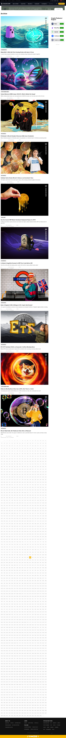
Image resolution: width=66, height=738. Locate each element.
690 (17, 539)
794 (7, 554)
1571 (14, 666)
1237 (35, 617)
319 (35, 484)
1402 (43, 640)
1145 (30, 604)
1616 (38, 671)
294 (17, 482)
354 (33, 489)
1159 (20, 606)
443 (30, 502)
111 (9, 456)
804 (33, 554)
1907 (46, 713)
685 (4, 539)
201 (9, 469)
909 (25, 570)
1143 (25, 604)
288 (2, 482)
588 (32, 523)
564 (17, 521)
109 (4, 456)
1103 (14, 598)
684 (2, 539)
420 (17, 500)
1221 (40, 614)
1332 (2, 632)
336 (32, 487)
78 (17, 451)
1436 (38, 645)
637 (20, 531)
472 (12, 508)
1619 (45, 671)
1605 (9, 671)
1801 (4, 700)
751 (35, 547)
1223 (45, 614)
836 (22, 560)
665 (45, 534)
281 (30, 479)
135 (25, 458)
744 (17, 547)
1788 (17, 697)
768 (32, 549)
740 (7, 547)
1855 (4, 707)
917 (45, 570)
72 (1, 451)
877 (35, 565)
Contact (9, 0)
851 (14, 562)
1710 (2, 687)
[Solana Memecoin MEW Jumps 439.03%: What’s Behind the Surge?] (24, 89)
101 (30, 453)
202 (12, 469)
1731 (9, 689)
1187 (45, 609)
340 (43, 487)
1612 (27, 671)
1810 (27, 700)
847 (4, 562)
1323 (25, 630)
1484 (22, 653)
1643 (15, 676)
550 (27, 518)
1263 (9, 622)
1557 (25, 663)
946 (27, 575)
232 (43, 471)
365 (14, 492)
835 (20, 560)
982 (27, 580)
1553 (15, 663)
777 (9, 552)
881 (45, 565)
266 (38, 477)
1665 (25, 679)
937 (4, 575)
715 (35, 541)
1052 (22, 591)
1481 (14, 653)
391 (35, 495)
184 (12, 466)
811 (4, 557)
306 (2, 484)
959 (14, 578)
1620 (2, 674)
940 (12, 575)
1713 (9, 687)
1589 (15, 668)
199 (4, 469)
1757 (30, 692)
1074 (33, 593)
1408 (12, 643)
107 (45, 453)
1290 (33, 624)
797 (14, 554)
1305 (25, 627)
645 (40, 531)
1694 (7, 684)
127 (4, 458)
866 (7, 565)
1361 (30, 635)
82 (27, 451)
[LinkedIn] (55, 0)
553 (35, 518)
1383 (40, 637)
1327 (35, 630)
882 (2, 567)
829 (4, 560)
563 (14, 521)
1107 (25, 598)
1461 (9, 650)
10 (27, 440)
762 (17, 549)
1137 (9, 604)
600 (17, 526)
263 (30, 477)
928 (27, 572)
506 (7, 513)
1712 (7, 687)
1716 (17, 687)
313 (19, 484)
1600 (43, 668)
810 (1, 557)
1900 (28, 713)
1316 (7, 630)
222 (17, 471)
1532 (7, 661)
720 (2, 544)
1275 (40, 622)
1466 (22, 650)
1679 (15, 681)
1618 (43, 671)
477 (25, 508)
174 (32, 464)
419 (14, 500)
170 (22, 464)
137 (30, 458)
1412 (22, 643)
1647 (25, 676)
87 (40, 451)
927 (25, 572)
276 (17, 479)
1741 (35, 689)
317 (30, 484)
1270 (27, 622)
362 (7, 492)
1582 (43, 666)
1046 (7, 591)
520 (43, 513)
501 (40, 510)
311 (14, 484)
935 (45, 572)
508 (12, 513)
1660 (12, 679)
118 (27, 456)
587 (30, 523)
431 (45, 500)
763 (20, 549)
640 (27, 531)
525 (9, 515)
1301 (14, 627)
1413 (25, 643)
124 (43, 456)
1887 (40, 710)
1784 (7, 697)
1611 (25, 671)
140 (38, 458)
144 (1, 461)
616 (12, 528)
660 (33, 534)
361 (4, 492)
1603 (4, 671)
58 (12, 448)
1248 (17, 619)
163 (4, 464)
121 (35, 456)
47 (30, 445)
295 (20, 482)
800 (22, 554)
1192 (12, 611)
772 (43, 549)
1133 (45, 601)
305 (45, 482)
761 (14, 549)
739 (4, 547)
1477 (4, 653)
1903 (35, 713)
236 (7, 474)
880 (43, 565)
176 (38, 464)
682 (43, 536)
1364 (38, 635)
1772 (22, 694)
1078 (43, 593)
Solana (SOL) (3, 260)
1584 (2, 668)
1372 (12, 637)
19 (4, 443)
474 (17, 508)
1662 (17, 679)
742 (12, 547)
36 (1, 445)
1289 (30, 624)
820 (27, 557)
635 (14, 531)
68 (37, 448)
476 (22, 508)
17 (45, 440)
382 (12, 495)
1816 (43, 700)
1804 (12, 700)
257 (14, 477)
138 (32, 458)
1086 (17, 596)
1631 (30, 674)
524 (7, 515)
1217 (30, 614)
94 (12, 453)
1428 (17, 645)
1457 (46, 648)
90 (1, 453)
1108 (27, 598)
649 (4, 534)
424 (27, 500)
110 (6, 456)
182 (7, 466)
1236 (33, 617)
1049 (15, 591)
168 (17, 464)
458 (22, 505)
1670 (38, 679)
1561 (35, 663)
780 (17, 552)
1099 (4, 598)
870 (17, 565)
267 (40, 477)
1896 (17, 713)
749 (30, 547)
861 (40, 562)
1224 (2, 617)
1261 (4, 622)
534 (33, 515)
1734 (17, 689)
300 (33, 482)
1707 (40, 684)
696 (33, 539)
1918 (27, 715)
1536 (17, 661)
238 (12, 474)
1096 (43, 596)
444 (33, 502)
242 (22, 474)
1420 (43, 643)
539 (45, 515)
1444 (12, 648)
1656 (2, 679)
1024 (43, 585)
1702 (27, 684)
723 (9, 544)
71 (45, 448)
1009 (4, 585)
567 (25, 521)
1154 (7, 606)
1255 (35, 619)
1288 (27, 624)
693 (25, 539)
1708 (43, 684)
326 (7, 487)
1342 (27, 632)
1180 (27, 609)
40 (12, 445)
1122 (17, 601)
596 (7, 526)
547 (20, 518)
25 (19, 443)
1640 (7, 676)
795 (9, 554)
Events (6, 0)
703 (4, 541)
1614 (33, 671)
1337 (15, 632)
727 (20, 544)
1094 (38, 596)
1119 (9, 601)
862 (43, 562)
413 (45, 497)
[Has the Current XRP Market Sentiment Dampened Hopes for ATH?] (24, 215)
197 (45, 466)
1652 (38, 676)
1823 (15, 702)
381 (9, 495)
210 (32, 469)
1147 (35, 604)
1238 (38, 617)
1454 (38, 648)
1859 (15, 707)
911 (30, 570)
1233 (25, 617)
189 (25, 466)
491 (14, 510)
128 (7, 458)
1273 (35, 622)
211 (35, 469)
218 (7, 471)
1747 (4, 692)
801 (25, 554)
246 (33, 474)
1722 (33, 687)
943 (20, 575)
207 (25, 469)
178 (43, 464)
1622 (7, 674)
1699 (20, 684)
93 (9, 453)
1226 (7, 617)
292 (12, 482)
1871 (45, 707)
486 (2, 510)
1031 (14, 588)
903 (9, 570)
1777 (35, 694)
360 (2, 492)
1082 (7, 596)
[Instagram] (57, 0)
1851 (40, 705)
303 (40, 482)
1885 (35, 710)
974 (7, 580)
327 (9, 487)
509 (14, 513)
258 (17, 477)
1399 (35, 640)
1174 (12, 609)
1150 (43, 604)
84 (32, 451)
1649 (30, 676)
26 (22, 443)
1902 (33, 713)
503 (45, 510)
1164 (33, 606)
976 (12, 580)
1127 (30, 601)
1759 (35, 692)
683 (45, 536)
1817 (45, 700)
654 (17, 534)
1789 (20, 697)
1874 (7, 710)
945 (25, 575)
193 (35, 466)
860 (38, 562)
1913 (14, 715)
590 (38, 523)
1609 (20, 671)
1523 (30, 658)
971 (45, 578)
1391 (14, 640)
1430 (22, 645)
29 (30, 443)
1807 (20, 700)
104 (38, 453)
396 (2, 497)
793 (4, 554)
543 (9, 518)
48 (32, 445)
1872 (2, 710)
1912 (12, 715)
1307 (30, 627)
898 (43, 567)
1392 (17, 640)
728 (22, 544)
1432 (27, 645)
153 (25, 461)
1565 (46, 663)
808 (43, 554)
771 (40, 549)
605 (30, 526)
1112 (38, 598)
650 (7, 534)
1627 (20, 674)
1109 (30, 598)
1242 (2, 619)
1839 (9, 705)
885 (9, 567)
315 (25, 484)
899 (45, 567)
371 (30, 492)
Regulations (3, 302)
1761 (40, 692)
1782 (2, 697)
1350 (2, 635)
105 (40, 453)
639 (25, 531)
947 (30, 575)
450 (2, 505)
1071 (25, 593)
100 (27, 453)
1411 (20, 643)
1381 (35, 637)
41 (14, 445)
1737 (25, 689)
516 (32, 513)
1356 (17, 635)
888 (17, 567)
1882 (27, 710)
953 (45, 575)
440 (22, 502)
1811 (30, 700)
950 (38, 575)
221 (14, 471)
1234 (27, 617)
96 (17, 453)
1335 (9, 632)
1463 (15, 650)
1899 (25, 713)
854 (22, 562)
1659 (9, 679)
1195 (20, 611)
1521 (25, 658)
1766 (7, 694)
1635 (40, 674)
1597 (35, 668)
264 (33, 477)
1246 (12, 619)
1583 (46, 666)
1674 (2, 681)
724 (12, 544)
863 (45, 562)
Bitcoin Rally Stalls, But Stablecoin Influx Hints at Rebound (16, 431)
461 (30, 505)
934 (43, 572)
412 (43, 497)
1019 (30, 585)
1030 (12, 588)
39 (9, 445)
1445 (15, 648)
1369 (4, 637)
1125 (25, 601)
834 (17, 560)
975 (9, 580)
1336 (12, 632)
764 (22, 549)
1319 (14, 630)
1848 (33, 705)
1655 (46, 676)
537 (40, 515)
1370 (7, 637)
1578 (33, 666)
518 (38, 513)
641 (30, 531)
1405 (4, 643)
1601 (45, 668)
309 (9, 484)
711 (25, 541)
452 (7, 505)
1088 (22, 596)
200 (7, 469)
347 (14, 489)
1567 (4, 666)
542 (7, 518)
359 (45, 489)
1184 (38, 609)
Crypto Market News (5, 91)
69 (40, 448)
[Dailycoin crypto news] (5, 3)
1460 (7, 650)
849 (9, 562)
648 (2, 534)
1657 (4, 679)
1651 (35, 676)
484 (43, 508)
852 (17, 562)
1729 (4, 689)
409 (35, 497)
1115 (45, 598)
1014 (17, 585)
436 (12, 502)
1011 (9, 585)
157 (35, 461)
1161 (25, 606)
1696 (12, 684)
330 (17, 487)
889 (20, 567)
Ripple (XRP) (3, 217)
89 (45, 451)
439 (20, 502)
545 (14, 518)
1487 (30, 653)
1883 (30, 710)
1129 (35, 601)
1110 (32, 598)
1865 (30, 707)
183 (9, 466)
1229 (15, 617)
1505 (30, 656)
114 (17, 456)
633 (9, 531)
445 (35, 502)
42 (17, 445)
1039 (35, 588)
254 (7, 477)
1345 (35, 632)
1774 (27, 694)
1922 (38, 715)
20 (6, 443)
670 (12, 536)
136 (27, 458)
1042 (43, 588)
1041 (40, 588)
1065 (9, 593)
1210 (12, 614)
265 (35, 477)
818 (22, 557)
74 (6, 451)
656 (22, 534)
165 (9, 464)
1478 (7, 653)
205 (20, 469)
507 (9, 513)
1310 (38, 627)
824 (38, 557)
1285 (20, 624)
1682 (22, 681)
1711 (4, 687)
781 (19, 552)
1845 (25, 705)
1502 (22, 656)
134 (22, 458)
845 (45, 560)
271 (4, 479)
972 (2, 580)
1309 (35, 627)
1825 (20, 702)
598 (12, 526)
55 (4, 448)
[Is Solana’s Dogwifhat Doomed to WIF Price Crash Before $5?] (24, 258)
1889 (46, 710)
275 (14, 479)
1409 (15, 643)
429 (40, 500)
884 (7, 567)
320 (38, 484)
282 (32, 479)
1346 (38, 632)
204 (17, 469)
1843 (20, 705)
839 (30, 560)
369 (25, 492)
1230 (17, 617)
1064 (7, 593)
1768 (12, 694)
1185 (40, 609)
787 (35, 552)
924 (17, 572)
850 (12, 562)
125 (45, 456)
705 (9, 541)
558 (2, 521)
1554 (17, 663)
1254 (33, 619)
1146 (33, 604)
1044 (2, 591)
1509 (40, 656)
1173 (9, 609)
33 (40, 443)
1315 (4, 630)
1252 (27, 619)
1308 (33, 627)
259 (20, 477)
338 (38, 487)
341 (45, 487)
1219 (35, 614)
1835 (46, 702)
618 (17, 528)
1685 (30, 681)
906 (17, 570)
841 (35, 560)
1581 (40, 666)
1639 (4, 676)
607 (35, 526)
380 (7, 495)
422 (22, 500)
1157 (14, 606)
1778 (38, 694)
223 (20, 471)
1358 (22, 635)
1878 (17, 710)
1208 (7, 614)
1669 (35, 679)
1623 (9, 674)
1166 (38, 606)
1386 (2, 640)
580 (12, 523)
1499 (15, 656)
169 (20, 464)
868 (12, 565)
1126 (27, 601)
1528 (43, 658)
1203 (40, 611)
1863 (25, 707)
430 (43, 500)
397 (4, 497)
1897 (20, 713)
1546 (43, 661)
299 (30, 482)
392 (38, 495)
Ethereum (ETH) (3, 49)
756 (2, 549)
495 (25, 510)
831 (9, 560)
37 (4, 445)
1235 (30, 617)
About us (2, 0)
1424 (7, 645)
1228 (12, 617)
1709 (46, 684)
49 (35, 445)
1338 (17, 632)
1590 (17, 668)
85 (35, 451)
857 (30, 562)
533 (30, 515)
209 (30, 469)
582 (17, 523)
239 (14, 474)
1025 (46, 585)
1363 (35, 635)
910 (27, 570)
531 (25, 515)
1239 (40, 617)
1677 (9, 681)
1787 (15, 697)
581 (14, 523)
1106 (22, 598)
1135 (4, 604)
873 (25, 565)
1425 (9, 645)
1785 (9, 697)
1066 (12, 593)
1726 (43, 687)
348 (17, 489)
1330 (43, 630)
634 (12, 531)
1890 (2, 713)
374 (38, 492)
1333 (4, 632)
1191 (9, 611)
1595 (30, 668)
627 (40, 528)
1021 (35, 585)
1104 (17, 598)
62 (22, 448)
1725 (40, 687)
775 (4, 552)
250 (43, 474)
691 (20, 539)
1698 (17, 684)
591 (40, 523)
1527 (40, 658)
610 (43, 526)
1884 (33, 710)
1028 (7, 588)
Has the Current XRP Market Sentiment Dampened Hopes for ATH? (18, 220)
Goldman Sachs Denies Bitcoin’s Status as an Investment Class (17, 178)
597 (9, 526)
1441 (4, 648)
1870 (43, 707)
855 (25, 562)
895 (35, 567)
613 (4, 528)
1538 (22, 661)
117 (25, 456)
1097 (46, 596)
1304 (22, 627)
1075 (35, 593)
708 (17, 541)
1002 (33, 583)
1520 (22, 658)
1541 (30, 661)
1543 (35, 661)
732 (32, 544)
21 (9, 443)
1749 (9, 692)
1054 (28, 591)
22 (12, 443)
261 (25, 477)
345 (9, 489)
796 (12, 554)
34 (43, 443)
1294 (43, 624)
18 (1, 443)
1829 (30, 702)
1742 (38, 689)
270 (2, 479)
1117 (4, 601)
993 (9, 583)
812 (7, 557)
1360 (27, 635)
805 (35, 554)
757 (4, 549)
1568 (7, 666)
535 (35, 515)
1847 (30, 705)
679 (35, 536)
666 (2, 536)
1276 (43, 622)
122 (38, 456)
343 (4, 489)
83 (30, 451)
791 (45, 552)
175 (35, 464)
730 (27, 544)
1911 (9, 715)
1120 (12, 601)
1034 (22, 588)
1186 (43, 609)
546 (17, 518)
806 (38, 554)
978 (17, 580)
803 (30, 554)
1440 (2, 648)
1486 (27, 653)
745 (20, 547)
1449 (25, 648)
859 (35, 562)
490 (12, 510)
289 (4, 482)
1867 (35, 707)
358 (43, 489)
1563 (40, 663)
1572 (17, 666)
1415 (30, 643)
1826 (22, 702)
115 (19, 456)
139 (35, 458)
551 (30, 518)
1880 (22, 710)
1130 (38, 601)
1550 (7, 663)
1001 (30, 583)
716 (38, 541)
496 (27, 510)
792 (2, 554)
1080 (2, 596)
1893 (9, 713)
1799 (46, 697)
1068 (17, 593)
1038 (33, 588)
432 (2, 502)
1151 (45, 604)
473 (14, 508)
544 (12, 518)
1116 (1, 601)
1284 (17, 624)
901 (4, 570)
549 (25, 518)
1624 (12, 674)
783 (25, 552)
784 (27, 552)
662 (38, 534)
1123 (20, 601)
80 (22, 451)
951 (40, 575)
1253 (30, 619)
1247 (15, 619)
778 (12, 552)
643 (35, 531)
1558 (27, 663)
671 (14, 536)
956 (7, 578)
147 (9, 461)
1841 (14, 705)
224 (22, 471)
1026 (2, 588)
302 (38, 482)
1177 (20, 609)
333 (25, 487)
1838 (7, 705)
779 (14, 552)
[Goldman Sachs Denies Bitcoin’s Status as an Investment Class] (24, 173)
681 (40, 536)
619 (20, 528)
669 (9, 536)
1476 (2, 653)
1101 (9, 598)
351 (25, 489)
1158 (17, 606)
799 (20, 554)
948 (33, 575)
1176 (17, 609)
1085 (15, 596)
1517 (14, 658)
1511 (45, 656)
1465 (20, 650)
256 (12, 477)
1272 (33, 622)
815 (14, 557)
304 (43, 482)
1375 (20, 637)
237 (9, 474)
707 (14, 541)
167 (14, 464)
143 (45, 458)
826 (43, 557)
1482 (17, 653)
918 (1, 572)
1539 (25, 661)
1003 (35, 583)
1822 (12, 702)
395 (45, 495)
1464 (17, 650)
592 (43, 523)
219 (9, 471)
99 (25, 453)
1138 (12, 604)
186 (17, 466)
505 (4, 513)
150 (17, 461)
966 (33, 578)
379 (4, 495)
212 (38, 469)
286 (43, 479)
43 (19, 445)
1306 (27, 627)
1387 (4, 640)
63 (25, 448)
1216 (27, 614)
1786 (12, 697)
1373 (15, 637)
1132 (43, 601)
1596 (33, 668)
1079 (46, 593)
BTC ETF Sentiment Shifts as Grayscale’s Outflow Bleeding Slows (18, 347)
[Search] (57, 4)
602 (22, 526)
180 (1, 466)
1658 (7, 679)
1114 (43, 598)
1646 (22, 676)
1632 (33, 674)
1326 (33, 630)
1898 (22, 713)
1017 (25, 585)
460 (27, 505)
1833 (40, 702)
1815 (40, 700)
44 (22, 445)
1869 (40, 707)
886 (12, 567)
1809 (25, 700)
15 (40, 440)
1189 (4, 611)
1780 (43, 694)
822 (32, 557)
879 (40, 565)
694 (27, 539)
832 (12, 560)
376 (43, 492)
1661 (14, 679)
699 (40, 539)
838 (27, 560)
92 (6, 453)
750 (33, 547)
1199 (30, 611)
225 (25, 471)
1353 (9, 635)
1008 (2, 585)
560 (7, 521)
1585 (4, 668)
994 (12, 583)
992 (7, 583)
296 (22, 482)
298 (27, 482)
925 (20, 572)
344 (7, 489)
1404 (2, 643)
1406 (7, 643)
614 (7, 528)
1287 (25, 624)
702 (2, 541)
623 (30, 528)
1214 (22, 614)
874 (27, 565)
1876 (12, 710)
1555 (20, 663)
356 (38, 489)
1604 (7, 671)
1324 (27, 630)
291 (9, 482)
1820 (7, 702)
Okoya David (4, 56)
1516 (12, 658)
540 (2, 518)
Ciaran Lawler (14, 56)
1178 (22, 609)
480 (33, 508)
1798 (43, 697)
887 (14, 567)
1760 (38, 692)
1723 (35, 687)
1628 (22, 674)
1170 (2, 609)
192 (32, 466)
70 (43, 448)
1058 (38, 591)
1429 (20, 645)
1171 (4, 609)
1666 (28, 679)
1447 (20, 648)
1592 (22, 668)
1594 (28, 668)
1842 (17, 705)
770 (38, 549)
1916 (22, 715)
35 (45, 443)
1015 (20, 585)
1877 (15, 710)
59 (14, 448)
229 (35, 471)
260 (22, 477)
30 (32, 443)
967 (35, 578)
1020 (33, 585)
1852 (43, 705)
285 (40, 479)
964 (27, 578)
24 (17, 443)
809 (45, 554)
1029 (9, 588)
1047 (9, 591)
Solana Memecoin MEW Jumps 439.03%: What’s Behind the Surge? (18, 94)
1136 (7, 604)
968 (38, 578)
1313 (45, 627)
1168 (43, 606)
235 (4, 474)
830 (7, 560)
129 (9, 458)
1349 (46, 632)
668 (7, 536)
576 (2, 523)
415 (4, 500)
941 (14, 575)
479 (30, 508)
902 (7, 570)
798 (17, 554)
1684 (27, 681)
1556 (22, 663)
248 (38, 474)
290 (7, 482)
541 (4, 518)
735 (40, 544)
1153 (4, 606)
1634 (38, 674)
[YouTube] (54, 0)
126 (1, 458)
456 (17, 505)
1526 (38, 658)
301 (35, 482)
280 (27, 479)
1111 (35, 598)
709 (20, 541)
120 (32, 456)
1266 (17, 622)
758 (7, 549)
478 (27, 508)
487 (4, 510)
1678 (12, 681)
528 (17, 515)
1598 (38, 668)
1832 (38, 702)
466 (43, 505)
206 (22, 469)
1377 (25, 637)
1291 (35, 624)
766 (27, 549)
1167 (40, 606)
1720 (27, 687)
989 (45, 580)
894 (33, 567)
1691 (45, 681)
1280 (7, 624)
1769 (15, 694)
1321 (20, 630)
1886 (38, 710)
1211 (14, 614)
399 (9, 497)
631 (4, 531)
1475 (46, 650)
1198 (27, 611)
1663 (20, 679)
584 (22, 523)
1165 (35, 606)
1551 (9, 663)
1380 (33, 637)
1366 (43, 635)
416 (7, 500)
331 (19, 487)
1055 (30, 591)
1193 (14, 611)
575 (45, 521)
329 (14, 487)
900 (2, 570)
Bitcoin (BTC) (3, 133)
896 (38, 567)
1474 (43, 650)
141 (40, 458)
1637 (46, 674)
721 (4, 544)
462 (33, 505)
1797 (40, 697)
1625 (15, 674)
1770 (17, 694)
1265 (15, 622)
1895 (15, 713)
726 (17, 544)
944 (22, 575)
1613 (30, 671)
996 (17, 583)
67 (35, 448)
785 (30, 552)
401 (14, 497)
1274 (38, 622)
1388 (7, 640)
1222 (43, 614)
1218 (32, 614)
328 (12, 487)
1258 (43, 619)
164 (7, 464)
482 (38, 508)
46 (27, 445)
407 (30, 497)
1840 (12, 705)
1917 (25, 715)
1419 (40, 643)
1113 (40, 598)
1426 (12, 645)
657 (25, 534)
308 (7, 484)
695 (30, 539)
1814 (38, 700)
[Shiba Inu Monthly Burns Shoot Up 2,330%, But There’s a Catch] (24, 384)
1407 (9, 643)
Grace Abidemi (4, 181)
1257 (40, 619)
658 (27, 534)
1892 (7, 713)
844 (43, 560)
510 (17, 513)
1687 (35, 681)
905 (14, 570)
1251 (25, 619)
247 (35, 474)
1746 (2, 692)
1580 (38, 666)
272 (7, 479)
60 (17, 448)
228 (32, 471)
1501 (20, 656)
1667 (30, 679)
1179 (25, 609)
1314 (2, 630)
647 (45, 531)
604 (27, 526)
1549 (4, 663)
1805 (15, 700)
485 (45, 508)
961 (20, 578)
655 (20, 534)
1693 (4, 684)
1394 (22, 640)
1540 (28, 661)
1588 (12, 668)
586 (27, 523)
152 (22, 461)
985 (35, 580)
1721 (30, 687)
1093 (35, 596)
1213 (20, 614)
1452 (33, 648)
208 (27, 469)
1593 (25, 668)
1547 (46, 661)
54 (1, 448)
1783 (4, 697)
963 (25, 578)
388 (27, 495)
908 (22, 570)
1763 (46, 692)
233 (45, 471)
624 (33, 528)
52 (43, 445)
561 (9, 521)
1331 (45, 630)
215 (45, 469)
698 (38, 539)
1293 (40, 624)
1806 (17, 700)
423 (25, 500)
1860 (17, 707)
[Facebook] (52, 0)
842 (38, 560)
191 (30, 466)
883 (4, 567)
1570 (12, 666)
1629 (25, 674)
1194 (17, 611)
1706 (38, 684)
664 (43, 534)
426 (33, 500)
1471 (35, 650)
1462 (12, 650)
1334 (7, 632)
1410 (17, 643)
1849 (35, 705)
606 (33, 526)
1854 (2, 707)
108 (1, 456)
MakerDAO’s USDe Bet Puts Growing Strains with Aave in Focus (17, 52)
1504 (28, 656)
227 (30, 471)
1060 (43, 591)
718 (43, 541)
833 (14, 560)
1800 (2, 700)
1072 (27, 593)
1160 (22, 606)
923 (14, 572)
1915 (20, 715)
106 (43, 453)
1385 (46, 637)
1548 (2, 663)
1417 (35, 643)
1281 (9, 624)
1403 (46, 640)
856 (27, 562)
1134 (2, 604)
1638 (2, 676)
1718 (22, 687)
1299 (9, 627)
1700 (22, 684)
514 (27, 513)
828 (2, 560)
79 (19, 451)
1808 (22, 700)
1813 (35, 700)
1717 (20, 687)
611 (45, 526)
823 (35, 557)
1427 (15, 645)
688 (12, 539)
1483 (20, 653)
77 (14, 451)
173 (30, 464)
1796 (38, 697)
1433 (30, 645)
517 (35, 513)
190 (27, 466)
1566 (2, 666)
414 (1, 500)
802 (27, 554)
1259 (46, 619)
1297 (4, 627)
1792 (27, 697)
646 (43, 531)
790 (43, 552)
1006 (43, 583)
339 (40, 487)
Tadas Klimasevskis (5, 139)
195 (40, 466)
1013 (14, 585)
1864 (27, 707)
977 (14, 580)
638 (22, 531)
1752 (17, 692)
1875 (9, 710)
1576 (27, 666)
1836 (2, 705)
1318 (12, 630)
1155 (9, 606)
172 (27, 464)
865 (4, 565)
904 (12, 570)
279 (25, 479)
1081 (4, 596)
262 (27, 477)
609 (40, 526)
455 (14, 505)
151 (19, 461)
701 (45, 539)
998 (22, 583)
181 (4, 466)
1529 (46, 658)
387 (25, 495)
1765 (4, 694)
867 (9, 565)
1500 (17, 656)
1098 (2, 598)
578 (7, 523)
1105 (20, 598)
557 (45, 518)
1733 (15, 689)
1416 (33, 643)
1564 (43, 663)
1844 (22, 705)
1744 (43, 689)
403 (20, 497)
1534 (12, 661)
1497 (9, 656)
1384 (43, 637)
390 (33, 495)
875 (30, 565)
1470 (33, 650)
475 (20, 508)
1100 (7, 598)
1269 (25, 622)
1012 (12, 585)
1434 (33, 645)
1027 (4, 588)
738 (2, 547)
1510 (43, 656)
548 (22, 518)
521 (45, 513)
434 (7, 502)
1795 (35, 697)
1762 (43, 692)
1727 (45, 687)
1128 (32, 601)
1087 (20, 596)
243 (25, 474)
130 (12, 458)
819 (25, 557)
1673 (46, 679)
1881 (25, 710)
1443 (9, 648)
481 (35, 508)
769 (35, 549)
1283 (15, 624)
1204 (43, 611)
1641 (9, 676)
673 (20, 536)
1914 (17, 715)
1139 (14, 604)
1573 (20, 666)
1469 (30, 650)
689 (14, 539)
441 (25, 502)
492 (17, 510)
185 (14, 466)
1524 (33, 658)
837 (25, 560)
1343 (30, 632)
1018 (27, 585)
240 (17, 474)
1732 (12, 689)
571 (35, 521)
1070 (22, 593)
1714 (12, 687)
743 (14, 547)
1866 (33, 707)
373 (35, 492)
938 (7, 575)
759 (9, 549)
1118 (7, 601)
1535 (15, 661)
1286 (22, 624)
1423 (4, 645)
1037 (30, 588)
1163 (30, 606)
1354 (12, 635)
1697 (15, 684)
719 (45, 541)
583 (20, 523)
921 (9, 572)
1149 (40, 604)
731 (30, 544)
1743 (40, 689)
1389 (9, 640)
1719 (25, 687)
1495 (4, 656)
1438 (43, 645)
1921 (35, 715)
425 (30, 500)
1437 (40, 645)
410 (38, 497)
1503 (25, 656)
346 (12, 489)
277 (20, 479)
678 (32, 536)
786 (32, 552)
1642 (12, 676)
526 (12, 515)
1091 (30, 596)
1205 (46, 611)
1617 (40, 671)
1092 (33, 596)
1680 (17, 681)
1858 (12, 707)
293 (14, 482)
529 (20, 515)
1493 (46, 653)
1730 (7, 689)
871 (19, 565)
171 (25, 464)
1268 (22, 622)
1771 (20, 694)
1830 (33, 702)
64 (27, 448)
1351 (4, 635)
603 (25, 526)
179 (45, 464)
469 (4, 508)
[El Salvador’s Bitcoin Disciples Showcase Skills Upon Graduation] (24, 131)
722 (7, 544)
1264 (12, 622)
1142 (22, 604)
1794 (33, 697)
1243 (4, 619)
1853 (46, 705)
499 (35, 510)
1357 (20, 635)
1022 (38, 585)
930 (33, 572)
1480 (12, 653)
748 (27, 547)
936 (2, 575)
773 (45, 549)
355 (35, 489)
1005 (40, 583)
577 (4, 523)
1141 (20, 604)
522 (2, 515)
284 (38, 479)
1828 (27, 702)
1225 (4, 617)
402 (17, 497)
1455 (40, 648)
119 (30, 456)
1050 (17, 591)
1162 (27, 606)
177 (40, 464)
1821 (9, 702)
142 (43, 458)
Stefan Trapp (21, 56)
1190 (7, 611)
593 (45, 523)
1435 (35, 645)
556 (43, 518)
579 (9, 523)
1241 (45, 617)
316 (27, 484)
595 (4, 526)
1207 (4, 614)
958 (12, 578)
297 (25, 482)
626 (38, 528)
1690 (43, 681)
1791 (25, 697)
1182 (32, 609)
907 (20, 570)
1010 (7, 585)
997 (20, 583)
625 (35, 528)
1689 (40, 681)
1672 (43, 679)
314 (22, 484)
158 (38, 461)
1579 (35, 666)
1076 (38, 593)
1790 (22, 697)
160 (43, 461)
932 (38, 572)
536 (38, 515)
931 (35, 572)
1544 (38, 661)
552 (33, 518)
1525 (35, 658)
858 (32, 562)
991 (4, 583)
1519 (20, 658)
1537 (20, 661)
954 (2, 578)
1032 (17, 588)
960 (17, 578)
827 (45, 557)
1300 (12, 627)
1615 (35, 671)
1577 (30, 666)
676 (27, 536)
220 (12, 471)
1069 (20, 593)
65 (30, 448)
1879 (20, 710)
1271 (30, 622)
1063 (4, 593)
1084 (12, 596)
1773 (25, 694)
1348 (43, 632)
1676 (7, 681)
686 (7, 539)
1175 (14, 609)
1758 (33, 692)
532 (27, 515)
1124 (22, 601)
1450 (28, 648)
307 (4, 484)
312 (17, 484)
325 (4, 487)
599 (14, 526)
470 (7, 508)
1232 (22, 617)
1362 (33, 635)
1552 (12, 663)
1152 (2, 606)
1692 (2, 684)
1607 (15, 671)
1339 (20, 632)
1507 (35, 656)
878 (38, 565)
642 (33, 531)
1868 (38, 707)
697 (35, 539)
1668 (33, 679)
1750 (12, 692)
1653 (40, 676)
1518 (17, 658)
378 (2, 495)
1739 (30, 689)
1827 (25, 702)
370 (27, 492)
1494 (2, 656)
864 (2, 565)
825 (40, 557)
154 (27, 461)
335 (30, 487)
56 (6, 448)
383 (14, 495)
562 (12, 521)
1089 (25, 596)
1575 (25, 666)
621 (25, 528)
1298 (7, 627)
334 (27, 487)
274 (12, 479)
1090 (28, 596)
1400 (38, 640)
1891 (4, 713)
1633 (35, 674)
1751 (14, 692)
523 (4, 515)
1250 (22, 619)
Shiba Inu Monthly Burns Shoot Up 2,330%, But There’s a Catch (17, 389)
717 (40, 541)
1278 (2, 624)
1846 (27, 705)
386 (22, 495)
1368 (2, 637)
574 (43, 521)
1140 (17, 604)
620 (22, 528)
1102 (12, 598)
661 (35, 534)
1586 (7, 668)
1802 (7, 700)
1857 (9, 707)
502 (43, 510)
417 (9, 500)
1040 (38, 588)
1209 (9, 614)
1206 (2, 614)
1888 (43, 710)
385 (20, 495)
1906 (43, 713)
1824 (17, 702)
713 (30, 541)
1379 (30, 637)
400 (12, 497)
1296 (2, 627)
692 (22, 539)
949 (35, 575)
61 (19, 448)
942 (17, 575)
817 (19, 557)
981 (25, 580)
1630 (27, 674)
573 (40, 521)
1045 (4, 591)
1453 (35, 648)
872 (22, 565)
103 (35, 453)
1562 (38, 663)
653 (14, 534)
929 (30, 572)
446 (38, 502)
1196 (22, 611)
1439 (46, 645)
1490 (38, 653)
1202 (38, 611)
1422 (2, 645)
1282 (12, 624)
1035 (25, 588)
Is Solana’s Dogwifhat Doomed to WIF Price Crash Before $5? (17, 263)
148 (12, 461)
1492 (43, 653)
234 (2, 474)
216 (1, 471)
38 (6, 445)
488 (7, 510)
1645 (20, 676)
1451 (30, 648)
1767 (9, 694)
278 (22, 479)
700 (43, 539)
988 (43, 580)
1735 (20, 689)
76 (12, 451)
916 (43, 570)
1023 (40, 585)
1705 (35, 684)
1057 (35, 591)
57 (9, 448)
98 (22, 453)
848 (7, 562)
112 (12, 456)
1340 (22, 632)
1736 (22, 689)
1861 (20, 707)
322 (43, 484)
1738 (27, 689)
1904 (38, 713)
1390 (12, 640)
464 (38, 505)
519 (40, 513)
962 (22, 578)
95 (14, 453)
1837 (4, 705)
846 (2, 562)
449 (45, 502)
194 (38, 466)
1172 (7, 609)
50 (37, 445)
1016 (22, 585)
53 (45, 445)
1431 (25, 645)
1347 (40, 632)
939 (9, 575)
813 (9, 557)
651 (9, 534)
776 (7, 552)
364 (12, 492)
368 (22, 492)
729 (25, 544)
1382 (38, 637)
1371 (9, 637)
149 (14, 461)
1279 (4, 624)
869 (14, 565)
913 (35, 570)
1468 (27, 650)
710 (22, 541)
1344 (33, 632)
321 (40, 484)
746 (22, 547)
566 (22, 521)
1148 (38, 604)
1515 (9, 658)
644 (38, 531)
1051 (20, 591)
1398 (33, 640)
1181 (30, 609)
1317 (9, 630)
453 (9, 505)
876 (32, 565)
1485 (25, 653)
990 (2, 583)
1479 (9, 653)
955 (4, 578)
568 (27, 521)
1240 (43, 617)
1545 (40, 661)
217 (4, 471)
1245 (9, 619)
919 (4, 572)
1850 (38, 705)
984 (33, 580)
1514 (7, 658)
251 (45, 474)
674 (22, 536)
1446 (17, 648)
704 (7, 541)
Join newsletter (18, 0)
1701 (25, 684)
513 (25, 513)
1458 (2, 650)
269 (45, 477)
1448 (22, 648)
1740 (33, 689)
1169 (45, 606)
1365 (40, 635)
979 (20, 580)
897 (40, 567)
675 (25, 536)
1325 (30, 630)
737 (45, 544)
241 (19, 474)
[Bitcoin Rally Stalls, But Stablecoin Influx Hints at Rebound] (24, 426)
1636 (43, 674)
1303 (20, 627)
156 (32, 461)
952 (43, 575)
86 (37, 451)
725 (14, 544)
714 (32, 541)
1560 (33, 663)
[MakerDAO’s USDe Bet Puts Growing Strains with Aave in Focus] (24, 47)
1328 (38, 630)
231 (40, 471)
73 (4, 451)
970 (43, 578)
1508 (38, 656)
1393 (20, 640)
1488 (33, 653)
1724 (38, 687)
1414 (27, 643)
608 (38, 526)
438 (17, 502)
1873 (4, 710)
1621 (4, 674)
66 (32, 448)
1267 (20, 622)
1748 (7, 692)
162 (1, 464)
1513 (4, 658)
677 (30, 536)
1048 (12, 591)
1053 (25, 591)
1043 (46, 588)
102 (32, 453)
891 (25, 567)
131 (14, 458)
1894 (12, 713)
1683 (25, 681)
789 (40, 552)
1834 (43, 702)
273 (9, 479)
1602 (2, 671)
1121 (14, 601)
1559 (30, 663)
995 (14, 583)
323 (45, 484)
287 (45, 479)
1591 (20, 668)
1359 (25, 635)
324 (2, 487)
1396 (27, 640)
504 (2, 513)
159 (40, 461)
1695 (9, 684)
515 (30, 513)
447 (40, 502)
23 (14, 443)
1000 (28, 583)
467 (45, 505)
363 (9, 492)
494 (22, 510)
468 (2, 508)
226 (27, 471)
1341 (25, 632)
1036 (27, 588)
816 (17, 557)
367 (20, 492)
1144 (27, 604)
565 (20, 521)
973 (4, 580)
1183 (35, 609)
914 (38, 570)
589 (35, 523)
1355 (15, 635)
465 (40, 505)
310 (12, 484)
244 (27, 474)
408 (33, 497)
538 (43, 515)
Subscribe (62, 3)
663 (40, 534)
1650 (33, 676)
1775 (30, 694)
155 (30, 461)
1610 (22, 671)
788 (38, 552)
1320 (17, 630)
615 (9, 528)
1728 (2, 689)
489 (9, 510)
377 (45, 492)
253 (4, 477)
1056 (33, 591)
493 (20, 510)
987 (40, 580)
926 (22, 572)
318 (32, 484)
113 (14, 456)
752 (38, 547)
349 (20, 489)
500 (38, 510)
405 (25, 497)
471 (9, 508)
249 (40, 474)
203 (14, 469)
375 (40, 492)
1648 (27, 676)
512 (22, 513)
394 (43, 495)
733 (35, 544)
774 (2, 552)
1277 (45, 622)
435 (9, 502)
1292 (38, 624)
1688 (38, 681)
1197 (25, 611)
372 (32, 492)
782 (22, 552)
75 (9, 451)
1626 (17, 674)
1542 (33, 661)
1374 (17, 637)
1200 (33, 611)
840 (33, 560)
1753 (20, 692)
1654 (43, 676)
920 (7, 572)
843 (40, 560)
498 (33, 510)
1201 (35, 611)
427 (35, 500)
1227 (9, 617)
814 (12, 557)
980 (22, 580)
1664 (22, 679)
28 (27, 443)
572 (38, 521)
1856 (7, 707)
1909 (4, 715)
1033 (20, 588)
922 (12, 572)
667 (4, 536)
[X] (58, 0)
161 (45, 461)
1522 (27, 658)
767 (30, 549)
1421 (45, 643)
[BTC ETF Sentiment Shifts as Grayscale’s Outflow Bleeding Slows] (24, 342)
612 (1, 528)
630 (2, 531)
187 (19, 466)
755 (45, 547)
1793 (30, 697)
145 (4, 461)
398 (7, 497)
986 (38, 580)
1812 (32, 700)
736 (43, 544)
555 (40, 518)
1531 (4, 661)
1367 (46, 635)
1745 (46, 689)
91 (4, 453)
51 (40, 445)
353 (30, 489)
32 (37, 443)
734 (38, 544)
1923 (40, 715)
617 (14, 528)
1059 (40, 591)
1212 (17, 614)
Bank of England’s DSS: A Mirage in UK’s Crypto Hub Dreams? (16, 305)
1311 (40, 627)
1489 (35, 653)
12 (32, 440)
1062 (2, 593)
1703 (30, 684)
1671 (40, 679)
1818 (2, 702)
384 (17, 495)
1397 (30, 640)
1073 (30, 593)
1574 (22, 666)
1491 (40, 653)
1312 (43, 627)
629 (45, 528)
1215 (25, 614)
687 (9, 539)
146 (7, 461)
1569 (9, 666)
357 (40, 489)
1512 (2, 658)
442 (27, 502)
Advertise (13, 0)
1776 (33, 694)
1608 (17, 671)
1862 (22, 707)
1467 (25, 650)
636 (17, 531)
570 (33, 521)
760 (12, 549)
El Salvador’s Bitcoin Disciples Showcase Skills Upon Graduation (17, 136)
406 (27, 497)
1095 (40, 596)
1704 (33, 684)
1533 (9, 661)
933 (40, 572)
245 (30, 474)
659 (30, 534)
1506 (33, 656)
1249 (20, 619)
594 (2, 526)
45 (25, 445)
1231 (20, 617)
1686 (33, 681)
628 (43, 528)
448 (43, 502)
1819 (4, 702)
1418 (38, 643)
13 (35, 440)
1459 (4, 650)
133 (19, 458)
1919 (30, 715)
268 (43, 477)
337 (35, 487)
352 (27, 489)
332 (22, 487)
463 (35, 505)
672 (17, 536)
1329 (40, 630)
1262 (7, 622)
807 (40, 554)
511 (19, 513)
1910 (7, 715)
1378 (27, 637)
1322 (22, 630)
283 (35, 479)
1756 (27, 692)
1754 (22, 692)
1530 (2, 661)
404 (22, 497)
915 (40, 570)
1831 (35, 702)
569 (30, 521)
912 (32, 570)
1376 (22, 637)
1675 (4, 681)
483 (40, 508)
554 (38, 518)
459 (25, 505)
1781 (45, 694)
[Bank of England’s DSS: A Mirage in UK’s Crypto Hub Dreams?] (24, 300)
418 (12, 500)
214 (43, 469)
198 (1, 469)
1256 (38, 619)
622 (27, 528)
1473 (40, 650)
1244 (7, 619)
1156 (12, 606)
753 (40, 547)
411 (40, 497)
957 (9, 578)
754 (43, 547)
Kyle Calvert (4, 225)
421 (19, 500)
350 (22, 489)
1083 (9, 596)
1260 (2, 622)
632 (7, 531)
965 (30, 578)
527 (14, 515)
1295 (46, 624)
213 (40, 469)
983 (30, 580)
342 (2, 489)
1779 (40, 694)
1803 (9, 700)
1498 (12, 656)
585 (25, 523)
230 (38, 471)
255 (9, 477)
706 (12, 541)
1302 (17, 627)
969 (40, 578)
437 (14, 502)
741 (9, 547)
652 (12, 534)
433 (4, 502)
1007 (46, 583)
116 (22, 456)
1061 (45, 591)
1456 (43, 648)
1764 (2, 694)
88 (43, 451)
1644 (17, 676)
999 (25, 583)
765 (25, 549)
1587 (9, 668)
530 (22, 515)
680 (38, 536)
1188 (2, 611)
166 (12, 464)
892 (27, 567)
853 (20, 562)
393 (40, 495)
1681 (20, 681)
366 (17, 492)
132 (17, 458)
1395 (25, 640)
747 (25, 547)
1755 (25, 692)
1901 (30, 713)
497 (30, 510)
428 (38, 500)
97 (19, 453)
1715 (14, 687)
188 (22, 466)
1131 (40, 601)
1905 (40, 713)
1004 (38, 583)
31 (35, 443)
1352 (7, 635)
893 (30, 567)
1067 (15, 593)
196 (43, 466)
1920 (33, 715)
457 (20, 505)
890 (22, 567)
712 (27, 541)
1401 (40, 640)
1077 (40, 593)
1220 (38, 614)
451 (4, 505)
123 (40, 456)
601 (20, 526)
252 (2, 477)
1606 (12, 671)
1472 (38, 650)
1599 (40, 668)
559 (4, 521)
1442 (7, 648)
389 (30, 495)
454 (12, 505)
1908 (2, 715)
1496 (7, 656)
